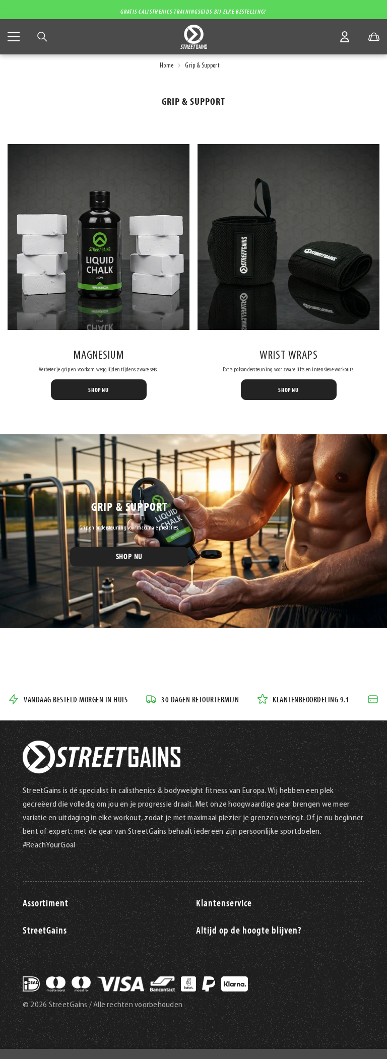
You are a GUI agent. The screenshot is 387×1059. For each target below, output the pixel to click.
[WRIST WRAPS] (288, 237)
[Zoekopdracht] (42, 37)
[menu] (14, 37)
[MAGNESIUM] (98, 237)
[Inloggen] (344, 36)
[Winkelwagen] (373, 36)
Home (166, 66)
